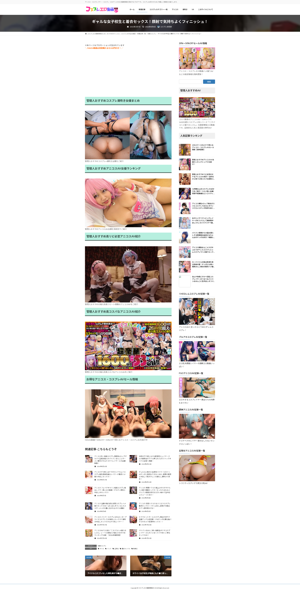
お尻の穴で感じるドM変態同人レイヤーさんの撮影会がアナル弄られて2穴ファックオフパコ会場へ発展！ (155, 458)
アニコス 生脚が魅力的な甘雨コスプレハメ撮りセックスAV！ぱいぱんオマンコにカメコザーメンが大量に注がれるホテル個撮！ (110, 505)
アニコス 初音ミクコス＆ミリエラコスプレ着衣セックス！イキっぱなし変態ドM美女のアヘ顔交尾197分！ (154, 505)
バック (109, 549)
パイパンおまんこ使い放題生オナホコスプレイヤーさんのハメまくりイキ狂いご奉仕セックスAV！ (154, 532)
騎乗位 (135, 549)
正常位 (116, 549)
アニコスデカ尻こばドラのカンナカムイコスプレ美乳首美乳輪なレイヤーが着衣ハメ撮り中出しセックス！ (110, 474)
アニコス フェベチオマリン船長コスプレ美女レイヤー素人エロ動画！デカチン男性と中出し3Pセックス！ (110, 490)
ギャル (102, 549)
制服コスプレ (102, 546)
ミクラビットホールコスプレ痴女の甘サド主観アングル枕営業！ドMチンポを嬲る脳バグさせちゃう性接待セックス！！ (155, 519)
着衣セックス (126, 549)
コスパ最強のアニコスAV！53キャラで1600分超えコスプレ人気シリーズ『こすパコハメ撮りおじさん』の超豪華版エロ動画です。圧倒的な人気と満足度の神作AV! (197, 123)
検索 (209, 82)
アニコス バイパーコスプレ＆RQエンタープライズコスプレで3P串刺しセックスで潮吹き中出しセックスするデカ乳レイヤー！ (110, 519)
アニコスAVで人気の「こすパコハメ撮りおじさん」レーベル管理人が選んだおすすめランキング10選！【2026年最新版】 (110, 532)
